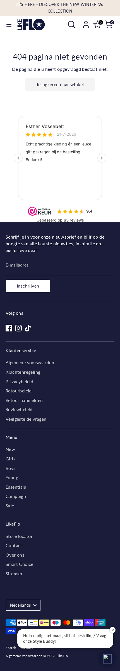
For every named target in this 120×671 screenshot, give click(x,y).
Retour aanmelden (24, 400)
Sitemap (14, 573)
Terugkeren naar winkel (60, 84)
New (10, 449)
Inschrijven (28, 285)
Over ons (15, 554)
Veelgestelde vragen (26, 419)
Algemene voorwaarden (30, 362)
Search (11, 648)
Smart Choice (19, 564)
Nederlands (20, 605)
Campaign (16, 496)
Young (12, 477)
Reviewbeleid (19, 409)
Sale (10, 505)
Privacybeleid (19, 381)
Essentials (16, 486)
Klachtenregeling (23, 372)
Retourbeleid (19, 390)
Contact (14, 545)
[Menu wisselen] (9, 24)
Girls (10, 458)
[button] (107, 658)
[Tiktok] (28, 328)
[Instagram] (18, 328)
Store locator (19, 536)
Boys (11, 468)
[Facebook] (9, 328)
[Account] (86, 22)
